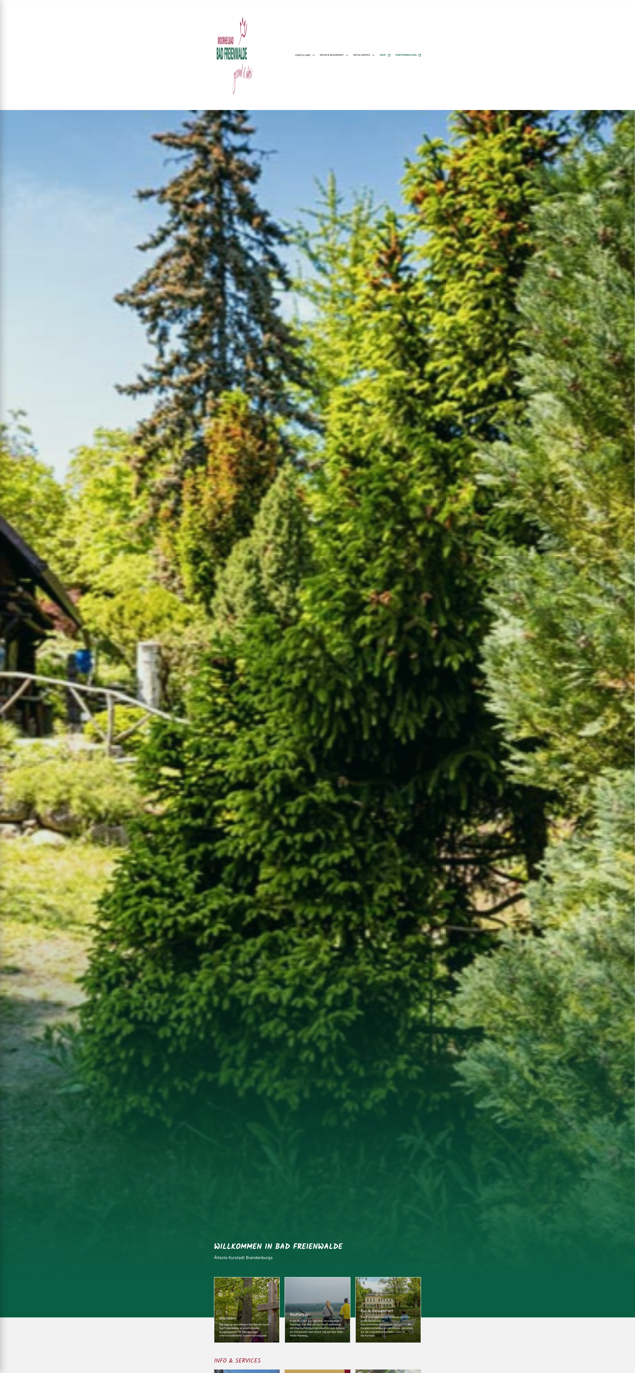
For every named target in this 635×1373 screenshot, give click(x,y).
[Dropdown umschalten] (313, 55)
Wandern (227, 1318)
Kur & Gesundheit (377, 1311)
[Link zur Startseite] (234, 55)
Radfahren (299, 1314)
